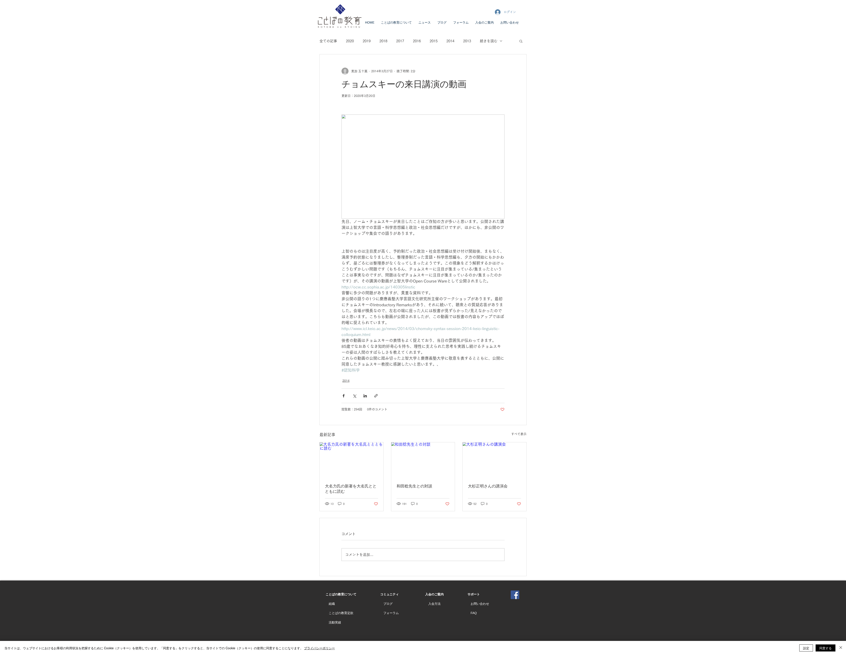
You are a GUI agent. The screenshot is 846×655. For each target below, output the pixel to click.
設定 (806, 648)
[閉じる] (840, 647)
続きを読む (488, 41)
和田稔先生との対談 (414, 486)
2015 (434, 41)
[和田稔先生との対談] (423, 460)
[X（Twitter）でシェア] (354, 396)
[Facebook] (515, 594)
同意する (825, 648)
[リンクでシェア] (376, 396)
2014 (450, 41)
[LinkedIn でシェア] (365, 396)
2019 (367, 41)
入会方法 (434, 603)
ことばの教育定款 (341, 613)
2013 (467, 41)
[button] (521, 41)
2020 (350, 41)
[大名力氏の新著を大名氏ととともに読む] (351, 460)
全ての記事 (328, 41)
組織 (332, 603)
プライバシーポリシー (319, 648)
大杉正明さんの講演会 (488, 486)
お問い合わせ (480, 603)
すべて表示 (519, 433)
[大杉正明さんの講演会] (494, 460)
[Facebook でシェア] (343, 396)
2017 (400, 41)
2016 (417, 41)
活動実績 (335, 622)
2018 (383, 41)
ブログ (388, 603)
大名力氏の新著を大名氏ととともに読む (351, 489)
